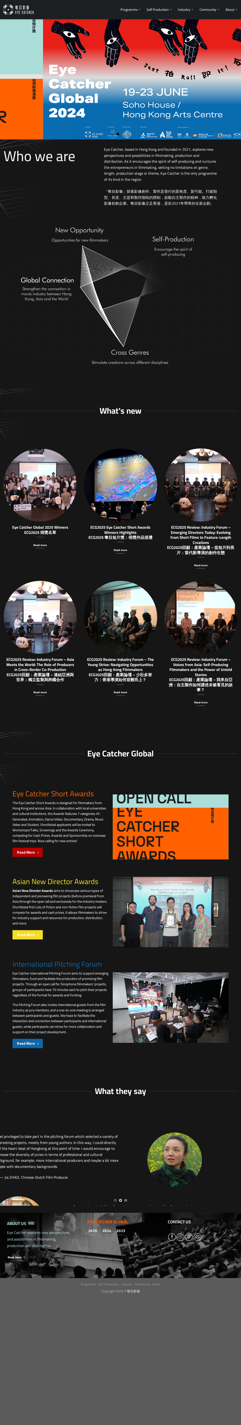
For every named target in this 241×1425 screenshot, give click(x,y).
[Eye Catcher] (19, 9)
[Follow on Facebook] (172, 1365)
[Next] (230, 79)
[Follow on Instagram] (180, 1365)
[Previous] (11, 79)
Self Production (158, 9)
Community (208, 9)
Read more (40, 545)
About (229, 9)
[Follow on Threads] (189, 1365)
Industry (184, 9)
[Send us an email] (197, 1365)
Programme (128, 9)
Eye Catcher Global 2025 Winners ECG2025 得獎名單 (40, 530)
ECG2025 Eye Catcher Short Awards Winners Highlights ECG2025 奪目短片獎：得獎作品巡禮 (120, 532)
